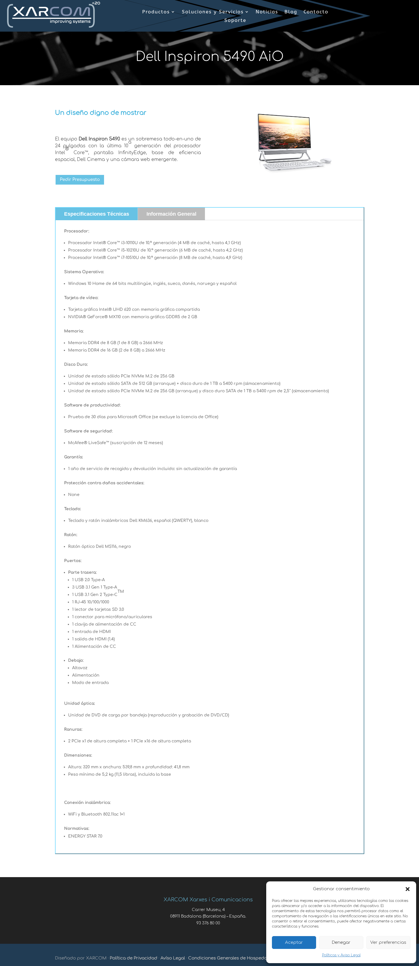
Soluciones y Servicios (213, 12)
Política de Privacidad (133, 958)
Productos (156, 12)
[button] (407, 889)
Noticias (267, 12)
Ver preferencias (388, 942)
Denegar (341, 942)
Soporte (235, 20)
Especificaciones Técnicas (96, 214)
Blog (290, 12)
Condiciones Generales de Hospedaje (229, 958)
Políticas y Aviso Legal (341, 955)
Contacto (316, 12)
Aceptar (294, 942)
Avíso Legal (172, 958)
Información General (171, 214)
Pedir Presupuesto (80, 179)
